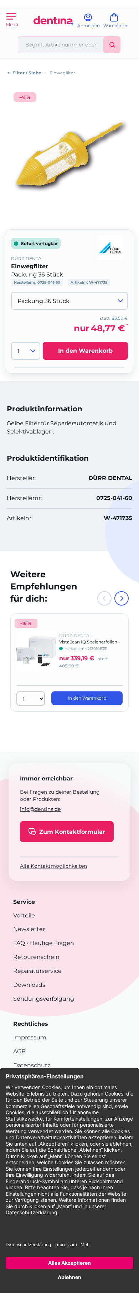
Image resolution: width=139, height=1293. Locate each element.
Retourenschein (36, 957)
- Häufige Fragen (49, 943)
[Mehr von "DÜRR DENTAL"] (110, 247)
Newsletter (29, 929)
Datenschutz (31, 1065)
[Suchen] (111, 44)
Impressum (29, 1037)
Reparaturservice (37, 971)
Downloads (29, 984)
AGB (19, 1051)
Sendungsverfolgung (43, 998)
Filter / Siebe (26, 72)
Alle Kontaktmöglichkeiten (53, 866)
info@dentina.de (40, 809)
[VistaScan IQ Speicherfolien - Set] (36, 656)
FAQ (19, 943)
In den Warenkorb (85, 350)
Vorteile (24, 915)
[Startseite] (53, 33)
